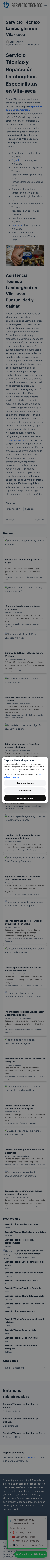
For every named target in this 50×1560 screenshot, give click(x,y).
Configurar (25, 790)
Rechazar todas (25, 783)
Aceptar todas (25, 798)
